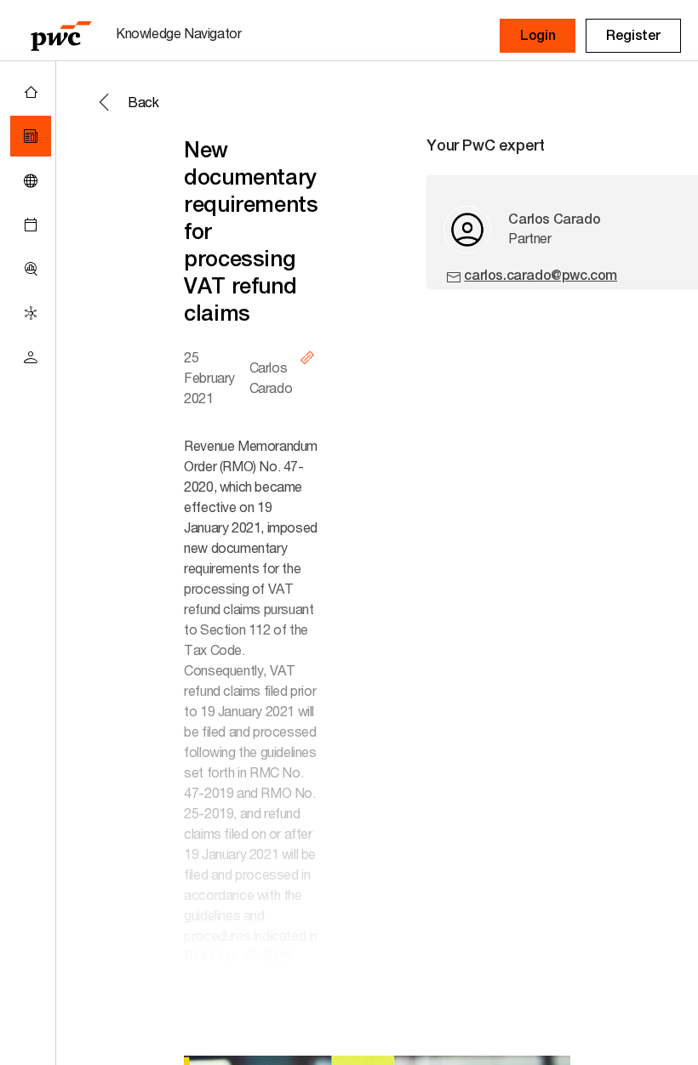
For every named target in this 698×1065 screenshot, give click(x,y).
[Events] (30, 224)
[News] (30, 136)
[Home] (30, 91)
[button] (537, 36)
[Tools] (30, 268)
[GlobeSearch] (30, 180)
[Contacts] (30, 357)
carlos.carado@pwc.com (540, 275)
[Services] (30, 313)
